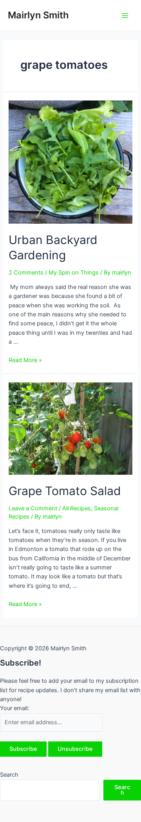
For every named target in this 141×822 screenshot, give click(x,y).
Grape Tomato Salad (65, 491)
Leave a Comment (33, 508)
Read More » (25, 360)
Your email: (14, 708)
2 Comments (26, 272)
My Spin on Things (74, 272)
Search (9, 774)
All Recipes (76, 508)
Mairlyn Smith (38, 15)
